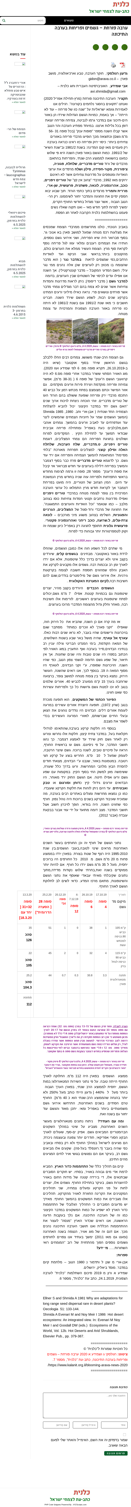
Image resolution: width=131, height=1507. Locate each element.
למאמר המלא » (18, 102)
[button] (124, 47)
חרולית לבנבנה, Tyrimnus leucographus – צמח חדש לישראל (14, 175)
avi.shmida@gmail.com (108, 91)
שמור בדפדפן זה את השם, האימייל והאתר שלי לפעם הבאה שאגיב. (89, 1442)
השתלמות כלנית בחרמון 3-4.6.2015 (14, 310)
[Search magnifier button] (3, 20)
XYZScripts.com (79, 1505)
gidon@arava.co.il (102, 79)
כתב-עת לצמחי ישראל (109, 11)
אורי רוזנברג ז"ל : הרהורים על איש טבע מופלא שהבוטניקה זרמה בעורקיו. (14, 90)
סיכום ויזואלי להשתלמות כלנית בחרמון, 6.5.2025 (16, 218)
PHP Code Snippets (53, 1505)
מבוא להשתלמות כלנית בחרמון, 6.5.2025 (16, 267)
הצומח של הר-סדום (16, 131)
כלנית (82, 1492)
